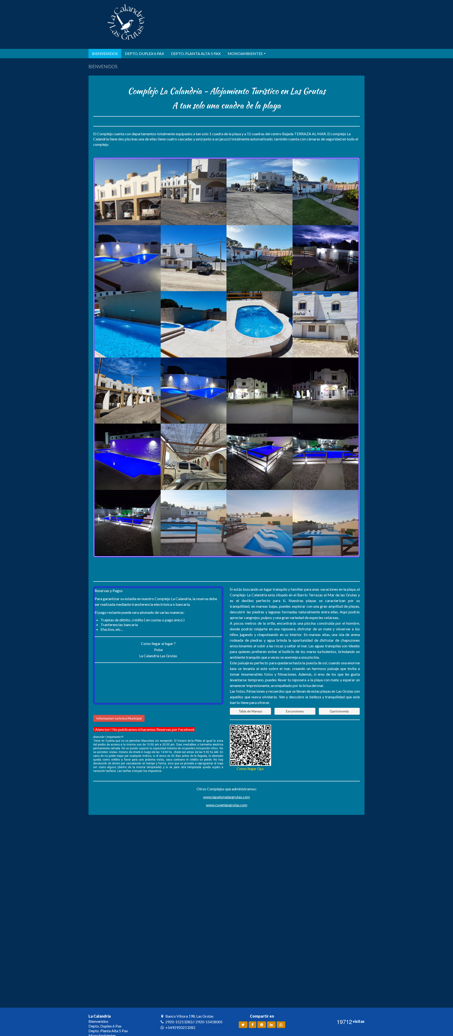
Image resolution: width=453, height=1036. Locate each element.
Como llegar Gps (250, 768)
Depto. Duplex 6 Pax (105, 1026)
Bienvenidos (98, 1021)
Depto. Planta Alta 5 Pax (108, 1030)
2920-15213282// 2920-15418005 (193, 1021)
